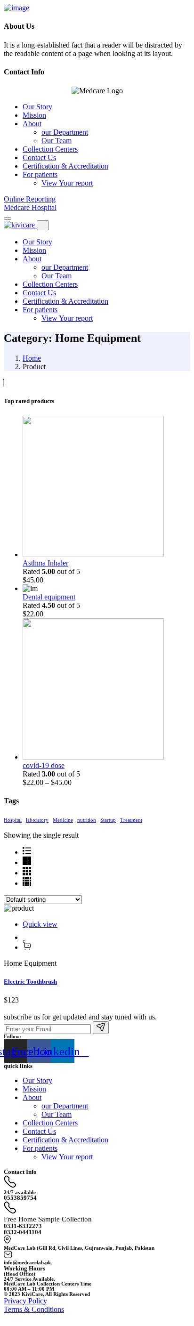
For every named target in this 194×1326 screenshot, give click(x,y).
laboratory (37, 820)
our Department (64, 267)
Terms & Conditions (34, 1309)
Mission (34, 250)
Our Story (37, 242)
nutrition (86, 820)
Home (32, 358)
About (32, 259)
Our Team (56, 276)
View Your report (67, 318)
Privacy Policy (25, 1301)
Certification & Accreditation (65, 301)
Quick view (40, 924)
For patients (40, 310)
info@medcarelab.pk (27, 1262)
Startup (108, 820)
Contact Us (39, 293)
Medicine (63, 820)
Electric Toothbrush (30, 981)
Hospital (13, 820)
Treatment (131, 820)
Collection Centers (50, 284)
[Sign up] (101, 1027)
